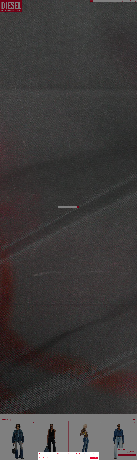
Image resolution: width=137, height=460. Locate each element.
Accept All (94, 457)
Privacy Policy (69, 454)
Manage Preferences (59, 454)
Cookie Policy (75, 454)
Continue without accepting (44, 457)
